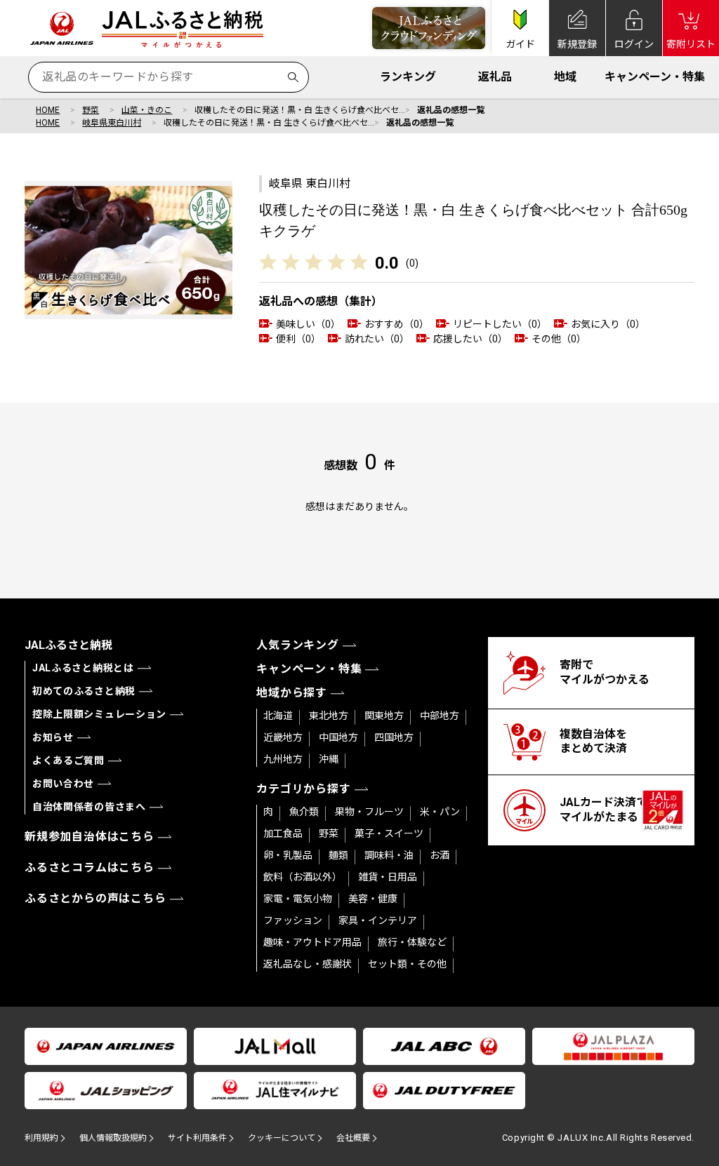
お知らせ (53, 737)
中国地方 (338, 737)
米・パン (440, 811)
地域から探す (291, 692)
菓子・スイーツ (389, 833)
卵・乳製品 (287, 855)
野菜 (90, 110)
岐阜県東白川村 (111, 123)
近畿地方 (283, 737)
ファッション (292, 920)
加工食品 (283, 833)
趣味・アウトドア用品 (312, 942)
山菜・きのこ (146, 110)
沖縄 (328, 759)
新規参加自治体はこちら (89, 836)
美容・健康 (372, 898)
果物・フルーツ (369, 811)
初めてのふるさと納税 (84, 691)
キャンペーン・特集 (655, 76)
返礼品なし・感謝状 (307, 964)
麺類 (338, 855)
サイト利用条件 (197, 1138)
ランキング (408, 76)
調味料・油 (389, 855)
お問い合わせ (63, 783)
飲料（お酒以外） (302, 877)
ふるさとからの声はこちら (95, 898)
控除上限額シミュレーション (99, 714)
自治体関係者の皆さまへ (89, 806)
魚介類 (304, 811)
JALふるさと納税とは (83, 668)
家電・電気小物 (297, 898)
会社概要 (353, 1138)
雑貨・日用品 (387, 877)
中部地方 (439, 715)
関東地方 (384, 715)
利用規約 (41, 1138)
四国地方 (394, 737)
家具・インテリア (377, 920)
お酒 (439, 855)
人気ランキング (297, 645)
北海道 (278, 715)
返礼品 (495, 76)
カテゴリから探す (303, 789)
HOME (48, 110)
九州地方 (283, 759)
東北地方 (328, 715)
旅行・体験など (412, 942)
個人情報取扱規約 (113, 1138)
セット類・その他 (407, 964)
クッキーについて (281, 1138)
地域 (565, 76)
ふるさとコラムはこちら (89, 867)
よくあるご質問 (68, 760)
